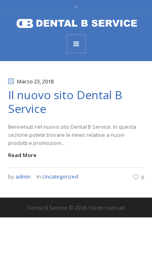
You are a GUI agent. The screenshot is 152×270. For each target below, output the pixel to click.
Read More (22, 155)
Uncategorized (60, 176)
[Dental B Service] (76, 23)
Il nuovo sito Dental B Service (65, 101)
